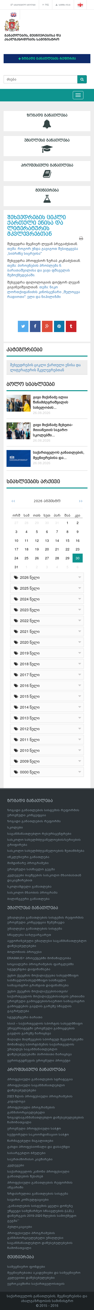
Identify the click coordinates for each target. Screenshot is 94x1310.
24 (16, 558)
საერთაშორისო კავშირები (30, 1159)
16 (78, 540)
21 (57, 549)
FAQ (46, 5)
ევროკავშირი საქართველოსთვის (36, 1283)
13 (47, 540)
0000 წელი (29, 772)
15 (67, 540)
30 (47, 522)
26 (37, 558)
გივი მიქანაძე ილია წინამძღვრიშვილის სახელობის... (50, 402)
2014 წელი (29, 707)
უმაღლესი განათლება (47, 140)
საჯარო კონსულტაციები (28, 1199)
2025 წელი (29, 588)
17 (16, 549)
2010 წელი (29, 750)
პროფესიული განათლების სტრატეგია (40, 1079)
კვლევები (15, 1165)
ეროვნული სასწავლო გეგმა (31, 869)
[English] (13, 14)
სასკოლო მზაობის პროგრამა (32, 892)
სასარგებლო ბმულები (24, 5)
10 (16, 540)
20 (47, 549)
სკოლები (15, 827)
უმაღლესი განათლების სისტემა (34, 928)
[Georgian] (80, 5)
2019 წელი (29, 653)
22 (67, 549)
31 (57, 522)
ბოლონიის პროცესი (24, 952)
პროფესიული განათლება (47, 165)
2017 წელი (29, 674)
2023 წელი (29, 609)
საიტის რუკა (64, 5)
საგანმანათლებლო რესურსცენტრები (39, 833)
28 (26, 522)
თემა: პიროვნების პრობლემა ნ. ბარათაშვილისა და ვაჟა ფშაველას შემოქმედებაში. (38, 270)
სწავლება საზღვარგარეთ (29, 935)
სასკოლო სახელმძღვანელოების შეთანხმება (45, 851)
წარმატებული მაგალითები (30, 1141)
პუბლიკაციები (19, 1227)
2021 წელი (29, 631)
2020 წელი (29, 642)
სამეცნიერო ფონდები (26, 1266)
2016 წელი (29, 685)
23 (78, 549)
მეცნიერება (47, 190)
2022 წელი (29, 620)
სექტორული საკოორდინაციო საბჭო (38, 1134)
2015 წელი (29, 696)
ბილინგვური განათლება (28, 899)
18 (26, 549)
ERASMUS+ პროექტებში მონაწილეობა (39, 958)
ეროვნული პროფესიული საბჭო (34, 1128)
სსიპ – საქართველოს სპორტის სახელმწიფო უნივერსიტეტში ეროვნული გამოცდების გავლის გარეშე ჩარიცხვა (45, 1028)
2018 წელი (29, 664)
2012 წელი (29, 728)
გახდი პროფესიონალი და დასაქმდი (38, 1147)
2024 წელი (29, 599)
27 (16, 522)
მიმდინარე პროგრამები (28, 863)
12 (37, 540)
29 (37, 522)
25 (26, 558)
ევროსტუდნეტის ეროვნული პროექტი (38, 1060)
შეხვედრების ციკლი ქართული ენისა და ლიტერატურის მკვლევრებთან (45, 367)
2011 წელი (29, 739)
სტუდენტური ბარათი (24, 1017)
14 (57, 540)
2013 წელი (29, 718)
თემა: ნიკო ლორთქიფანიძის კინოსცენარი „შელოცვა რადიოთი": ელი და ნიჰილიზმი (43, 292)
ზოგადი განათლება (47, 115)
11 (26, 540)
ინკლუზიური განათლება (28, 857)
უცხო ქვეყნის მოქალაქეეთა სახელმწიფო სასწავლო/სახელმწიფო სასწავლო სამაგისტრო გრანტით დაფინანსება (43, 980)
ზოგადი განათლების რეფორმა (34, 821)
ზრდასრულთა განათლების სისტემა (37, 1193)
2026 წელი (29, 577)
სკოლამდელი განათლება (29, 886)
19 (37, 549)
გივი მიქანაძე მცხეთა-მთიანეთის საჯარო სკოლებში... (53, 430)
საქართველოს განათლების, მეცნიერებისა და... (58, 455)
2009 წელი (29, 761)
